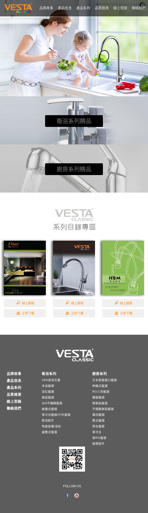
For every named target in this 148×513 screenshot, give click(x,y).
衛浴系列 (49, 374)
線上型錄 (120, 8)
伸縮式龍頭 (100, 385)
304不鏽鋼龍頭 (52, 403)
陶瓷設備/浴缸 (51, 426)
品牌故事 (46, 8)
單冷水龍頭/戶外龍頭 (56, 414)
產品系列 (83, 8)
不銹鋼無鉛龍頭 (103, 409)
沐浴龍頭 (48, 385)
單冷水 (97, 432)
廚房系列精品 (74, 169)
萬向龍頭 (98, 414)
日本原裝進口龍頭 (104, 380)
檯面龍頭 (98, 397)
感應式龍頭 (49, 432)
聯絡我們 (139, 8)
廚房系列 (99, 374)
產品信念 (65, 8)
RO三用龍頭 (100, 391)
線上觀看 (28, 303)
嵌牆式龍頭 (49, 409)
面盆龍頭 (48, 397)
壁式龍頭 (98, 420)
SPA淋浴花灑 (51, 380)
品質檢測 (102, 8)
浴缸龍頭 (48, 391)
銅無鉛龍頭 (100, 403)
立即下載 (28, 313)
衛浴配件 (48, 420)
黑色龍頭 (98, 426)
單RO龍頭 (99, 437)
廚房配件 (98, 443)
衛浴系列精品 (74, 121)
